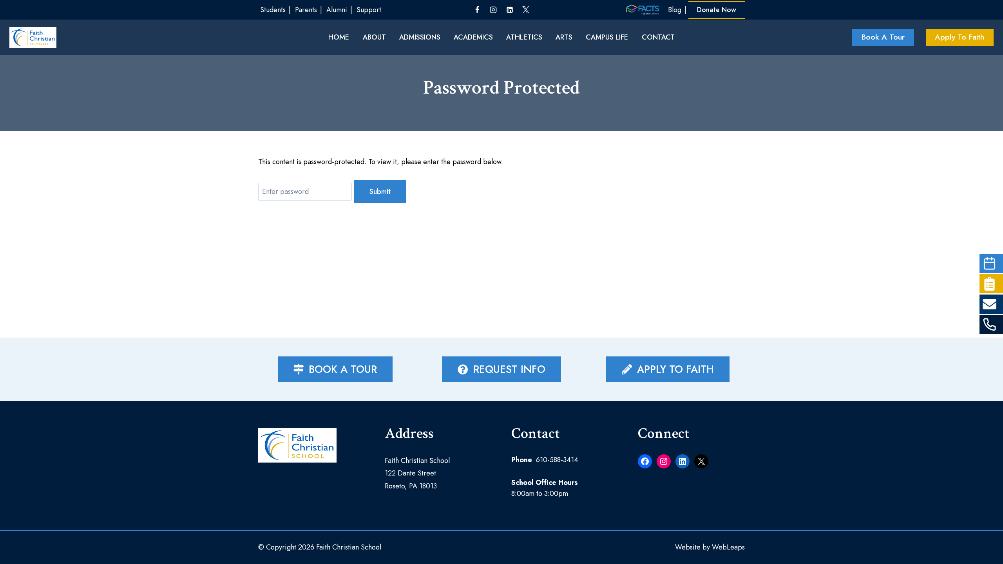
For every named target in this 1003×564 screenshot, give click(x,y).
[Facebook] (477, 10)
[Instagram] (493, 10)
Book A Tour (883, 36)
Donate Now (716, 10)
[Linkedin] (510, 10)
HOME (338, 37)
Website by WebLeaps (710, 547)
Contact (658, 37)
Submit (380, 191)
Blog (674, 10)
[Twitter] (526, 10)
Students (273, 10)
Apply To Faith (959, 36)
